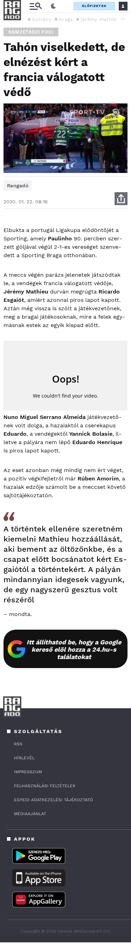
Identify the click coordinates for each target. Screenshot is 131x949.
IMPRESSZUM (28, 771)
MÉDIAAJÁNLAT (30, 813)
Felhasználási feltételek (44, 785)
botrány (41, 19)
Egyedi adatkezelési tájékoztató (53, 799)
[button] (122, 19)
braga (66, 19)
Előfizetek (94, 6)
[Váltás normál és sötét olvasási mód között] (53, 6)
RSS (18, 743)
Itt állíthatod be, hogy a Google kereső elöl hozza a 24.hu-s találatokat (74, 649)
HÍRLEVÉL (24, 757)
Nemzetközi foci (30, 32)
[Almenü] (35, 6)
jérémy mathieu (100, 19)
